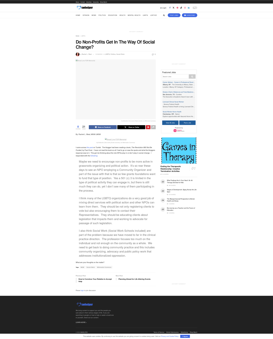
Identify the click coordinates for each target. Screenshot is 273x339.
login (82, 290)
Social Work (120, 54)
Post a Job (187, 123)
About (77, 2)
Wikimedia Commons (104, 267)
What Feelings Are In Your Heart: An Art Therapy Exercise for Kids (180, 181)
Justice (153, 15)
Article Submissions (172, 332)
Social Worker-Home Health (172, 112)
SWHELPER (84, 332)
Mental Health (134, 15)
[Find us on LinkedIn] (189, 8)
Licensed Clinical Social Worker (173, 102)
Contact (82, 2)
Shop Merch (103, 2)
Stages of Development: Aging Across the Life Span (182, 190)
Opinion (86, 15)
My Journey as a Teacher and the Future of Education (181, 209)
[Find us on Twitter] (173, 7)
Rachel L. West (87, 54)
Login (164, 8)
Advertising (184, 332)
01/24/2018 (99, 54)
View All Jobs (170, 123)
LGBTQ (145, 15)
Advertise (89, 2)
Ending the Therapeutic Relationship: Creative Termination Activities (170, 169)
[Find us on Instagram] (185, 8)
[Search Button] (164, 15)
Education (112, 15)
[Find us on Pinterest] (177, 8)
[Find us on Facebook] (169, 8)
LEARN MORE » (81, 322)
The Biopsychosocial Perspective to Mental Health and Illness (181, 200)
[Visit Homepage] (85, 7)
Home (78, 15)
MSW (82, 267)
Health (122, 15)
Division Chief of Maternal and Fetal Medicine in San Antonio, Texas (185, 92)
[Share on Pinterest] (148, 127)
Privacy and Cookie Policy (169, 336)
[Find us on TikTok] (181, 7)
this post (90, 147)
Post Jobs (174, 15)
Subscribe (96, 2)
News (94, 15)
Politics (102, 15)
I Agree (185, 336)
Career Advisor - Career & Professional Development (180, 82)
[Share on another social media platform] (153, 127)
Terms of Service (159, 332)
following (93, 155)
